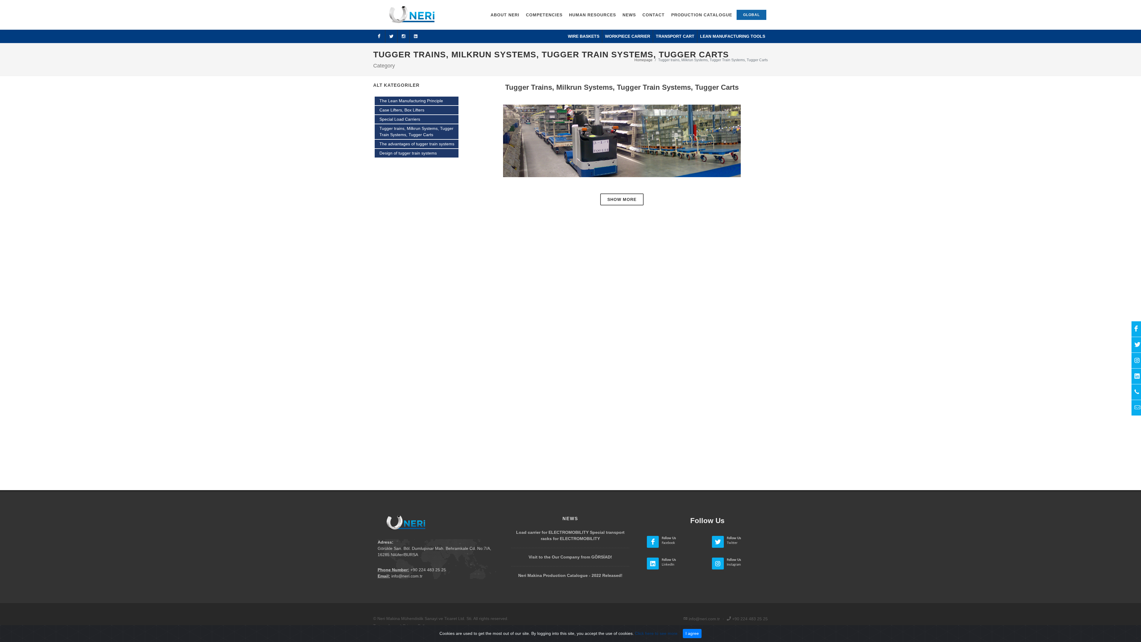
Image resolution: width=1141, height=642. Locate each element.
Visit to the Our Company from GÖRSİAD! (570, 557)
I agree (692, 633)
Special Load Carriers (399, 119)
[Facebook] (379, 36)
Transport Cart (675, 36)
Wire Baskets (583, 36)
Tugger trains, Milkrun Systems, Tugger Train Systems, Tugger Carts (416, 131)
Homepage (643, 60)
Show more (621, 199)
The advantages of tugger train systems (416, 143)
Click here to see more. (657, 633)
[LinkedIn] (416, 36)
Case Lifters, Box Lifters (401, 110)
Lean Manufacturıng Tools (732, 36)
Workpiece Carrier (627, 36)
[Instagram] (403, 36)
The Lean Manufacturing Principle (411, 100)
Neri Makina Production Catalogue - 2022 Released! (570, 575)
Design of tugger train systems (408, 153)
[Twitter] (391, 36)
